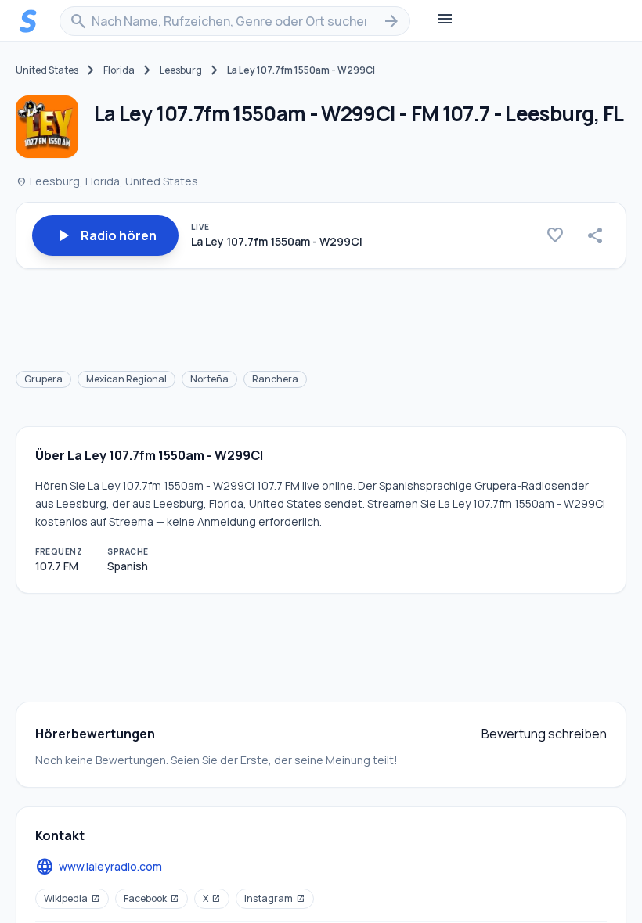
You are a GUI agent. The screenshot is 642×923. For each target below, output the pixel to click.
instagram (274, 898)
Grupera (43, 379)
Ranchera (275, 379)
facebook (151, 898)
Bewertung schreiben (544, 733)
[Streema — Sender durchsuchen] (28, 21)
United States (47, 70)
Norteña (209, 379)
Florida (119, 70)
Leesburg (181, 70)
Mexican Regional (126, 379)
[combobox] (235, 21)
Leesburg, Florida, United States (107, 181)
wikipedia (72, 898)
